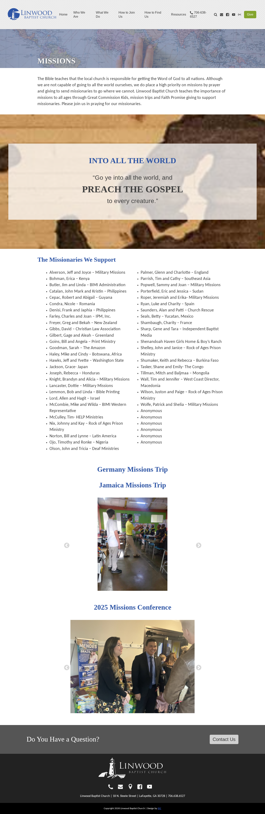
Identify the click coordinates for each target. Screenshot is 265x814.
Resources (178, 14)
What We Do (102, 14)
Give (250, 14)
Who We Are (79, 14)
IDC (159, 808)
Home (63, 14)
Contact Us (224, 739)
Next (197, 544)
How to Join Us (127, 14)
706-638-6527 (198, 14)
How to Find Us (153, 14)
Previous (66, 544)
